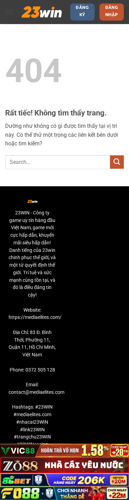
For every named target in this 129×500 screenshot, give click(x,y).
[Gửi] (117, 162)
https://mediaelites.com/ (35, 317)
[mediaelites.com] (42, 12)
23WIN (22, 212)
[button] (9, 11)
